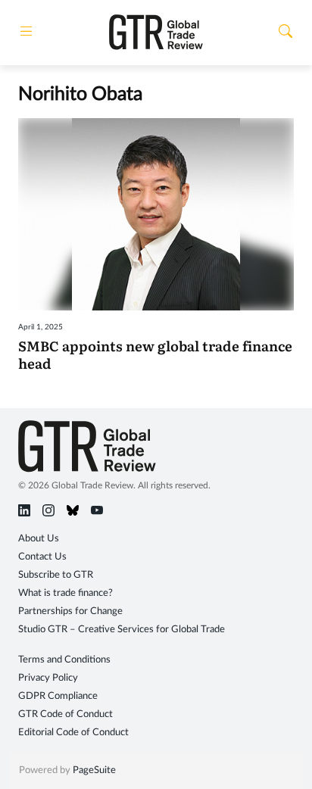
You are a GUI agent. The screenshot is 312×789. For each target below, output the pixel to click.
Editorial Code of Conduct (73, 733)
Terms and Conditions (64, 660)
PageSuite (94, 770)
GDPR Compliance (58, 696)
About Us (38, 539)
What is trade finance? (65, 593)
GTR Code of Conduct (65, 714)
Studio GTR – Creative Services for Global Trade (121, 630)
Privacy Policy (48, 678)
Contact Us (42, 557)
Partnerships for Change (70, 611)
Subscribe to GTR (55, 575)
